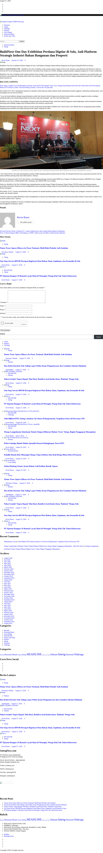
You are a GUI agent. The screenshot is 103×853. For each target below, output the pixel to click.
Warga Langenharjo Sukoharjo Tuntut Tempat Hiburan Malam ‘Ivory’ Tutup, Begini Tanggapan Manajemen (50, 432)
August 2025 (8, 580)
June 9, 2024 (20, 436)
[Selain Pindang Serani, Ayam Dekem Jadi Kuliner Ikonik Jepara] (9, 460)
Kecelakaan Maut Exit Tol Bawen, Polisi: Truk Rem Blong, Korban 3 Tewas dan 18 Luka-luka (50, 86)
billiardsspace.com (10, 541)
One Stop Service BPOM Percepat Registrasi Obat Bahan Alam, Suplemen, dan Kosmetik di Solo (40, 261)
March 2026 (8, 567)
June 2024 (7, 605)
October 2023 (8, 620)
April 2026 (7, 565)
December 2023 (9, 616)
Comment (3, 302)
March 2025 (8, 589)
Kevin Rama (6, 60)
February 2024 (8, 612)
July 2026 (7, 560)
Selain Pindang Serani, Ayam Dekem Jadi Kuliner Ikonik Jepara (31, 466)
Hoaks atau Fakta (9, 36)
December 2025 (9, 572)
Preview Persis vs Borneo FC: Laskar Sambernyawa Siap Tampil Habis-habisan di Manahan (32, 231)
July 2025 (7, 582)
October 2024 (8, 598)
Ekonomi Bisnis (9, 34)
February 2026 (8, 569)
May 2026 (7, 563)
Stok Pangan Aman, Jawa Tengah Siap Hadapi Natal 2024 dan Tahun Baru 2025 (66, 85)
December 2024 (9, 594)
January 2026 (8, 571)
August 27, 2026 (20, 252)
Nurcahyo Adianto (8, 252)
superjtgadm (10, 370)
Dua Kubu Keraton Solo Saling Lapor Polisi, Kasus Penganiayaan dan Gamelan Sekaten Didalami (45, 366)
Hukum (6, 30)
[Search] (0, 39)
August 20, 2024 (21, 422)
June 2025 (7, 583)
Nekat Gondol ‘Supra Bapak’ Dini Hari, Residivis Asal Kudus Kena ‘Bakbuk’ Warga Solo (41, 379)
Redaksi (6, 834)
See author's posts (25, 222)
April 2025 (7, 587)
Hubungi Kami (9, 836)
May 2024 (7, 607)
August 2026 (8, 558)
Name (2, 306)
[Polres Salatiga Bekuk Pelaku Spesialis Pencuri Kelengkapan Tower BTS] (16, 437)
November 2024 (9, 596)
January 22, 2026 (17, 60)
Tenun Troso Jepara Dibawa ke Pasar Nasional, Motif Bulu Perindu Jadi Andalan (34, 248)
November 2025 (9, 574)
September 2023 (9, 621)
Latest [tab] (6, 341)
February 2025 (8, 591)
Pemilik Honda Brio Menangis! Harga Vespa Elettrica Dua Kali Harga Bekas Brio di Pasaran (42, 455)
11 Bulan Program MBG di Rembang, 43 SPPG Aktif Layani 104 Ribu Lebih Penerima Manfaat (32, 233)
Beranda (6, 630)
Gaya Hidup (8, 32)
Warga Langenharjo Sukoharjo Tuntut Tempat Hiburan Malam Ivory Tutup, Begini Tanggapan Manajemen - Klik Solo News (43, 546)
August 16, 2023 (21, 447)
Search (2, 334)
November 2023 (9, 618)
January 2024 (8, 614)
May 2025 (7, 585)
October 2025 (8, 576)
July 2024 (7, 603)
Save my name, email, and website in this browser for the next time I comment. (27, 317)
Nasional (7, 25)
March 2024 (8, 611)
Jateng (6, 27)
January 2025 (8, 592)
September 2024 (9, 600)
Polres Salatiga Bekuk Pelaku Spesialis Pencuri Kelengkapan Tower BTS (34, 443)
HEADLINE (8, 270)
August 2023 (8, 623)
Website (2, 313)
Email (2, 309)
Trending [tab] (7, 345)
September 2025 (9, 578)
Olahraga (7, 29)
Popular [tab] (6, 343)
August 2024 (8, 602)
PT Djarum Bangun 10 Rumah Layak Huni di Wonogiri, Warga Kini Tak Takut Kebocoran (38, 276)
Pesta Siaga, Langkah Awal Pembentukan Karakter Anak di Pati (20, 85)
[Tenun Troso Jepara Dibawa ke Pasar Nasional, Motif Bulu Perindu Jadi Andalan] (2, 241)
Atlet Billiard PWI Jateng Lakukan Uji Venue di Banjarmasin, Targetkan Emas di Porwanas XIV (44, 419)
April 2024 (7, 609)
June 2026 (7, 562)
